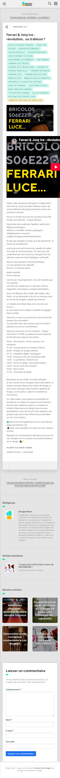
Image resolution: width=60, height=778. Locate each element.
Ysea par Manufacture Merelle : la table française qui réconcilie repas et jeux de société (30, 484)
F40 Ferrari (43, 60)
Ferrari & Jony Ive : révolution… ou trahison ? (30, 17)
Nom (9, 719)
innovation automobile (37, 78)
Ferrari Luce (15, 74)
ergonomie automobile (21, 60)
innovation (14, 78)
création (41, 45)
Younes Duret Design (43, 768)
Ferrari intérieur (40, 71)
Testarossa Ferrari (18, 93)
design (12, 48)
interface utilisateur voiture (24, 82)
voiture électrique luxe (21, 96)
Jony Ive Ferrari (16, 85)
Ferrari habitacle (18, 71)
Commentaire (13, 689)
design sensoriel (37, 52)
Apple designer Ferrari (20, 45)
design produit (16, 52)
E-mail (10, 730)
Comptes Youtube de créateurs (25, 100)
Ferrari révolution (35, 74)
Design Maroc (25, 512)
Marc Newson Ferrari (20, 89)
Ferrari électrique (18, 63)
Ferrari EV (42, 67)
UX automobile (40, 93)
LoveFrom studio (37, 85)
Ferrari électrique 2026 (21, 67)
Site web (10, 741)
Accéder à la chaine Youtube (19, 447)
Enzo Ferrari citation (20, 56)
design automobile (29, 48)
